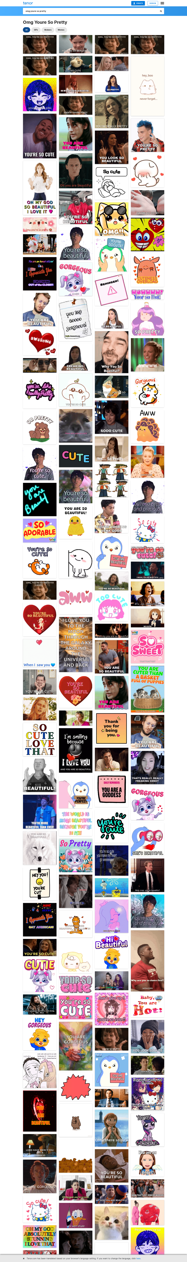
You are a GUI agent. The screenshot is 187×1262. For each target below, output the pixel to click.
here (138, 1258)
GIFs (36, 30)
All (26, 30)
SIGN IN (152, 3)
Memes (61, 30)
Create (139, 3)
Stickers (48, 30)
